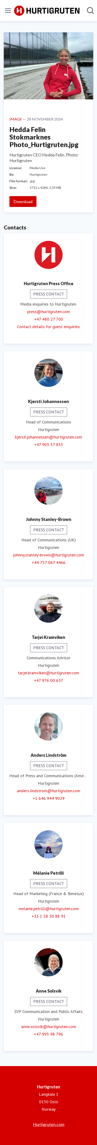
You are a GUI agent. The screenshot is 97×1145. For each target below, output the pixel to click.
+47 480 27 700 (48, 319)
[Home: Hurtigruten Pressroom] (47, 10)
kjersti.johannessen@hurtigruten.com (48, 437)
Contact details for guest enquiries (48, 326)
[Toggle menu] (8, 11)
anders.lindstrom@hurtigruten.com (48, 790)
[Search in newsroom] (90, 10)
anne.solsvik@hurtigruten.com (48, 1026)
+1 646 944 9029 (49, 798)
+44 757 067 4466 (48, 562)
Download (22, 201)
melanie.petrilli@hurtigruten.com (49, 908)
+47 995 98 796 (48, 1034)
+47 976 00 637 (48, 680)
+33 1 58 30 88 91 (49, 916)
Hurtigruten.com (48, 1124)
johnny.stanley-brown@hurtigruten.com (48, 555)
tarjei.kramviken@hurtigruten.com (48, 672)
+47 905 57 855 (48, 444)
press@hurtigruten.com (48, 311)
